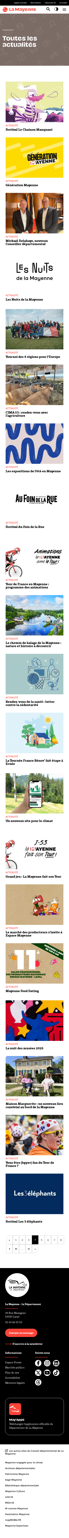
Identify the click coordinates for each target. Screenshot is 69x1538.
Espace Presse (13, 1362)
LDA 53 (9, 1497)
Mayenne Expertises (16, 1525)
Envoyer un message (21, 1333)
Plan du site (12, 1372)
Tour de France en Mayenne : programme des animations (27, 586)
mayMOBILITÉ (13, 1520)
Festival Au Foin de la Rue (25, 526)
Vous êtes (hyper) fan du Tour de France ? (30, 1164)
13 (30, 1248)
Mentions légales (15, 1383)
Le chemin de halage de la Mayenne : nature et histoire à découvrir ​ (33, 644)
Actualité (12, 125)
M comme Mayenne (16, 1508)
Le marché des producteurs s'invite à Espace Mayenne (34, 934)
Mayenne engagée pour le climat (24, 1462)
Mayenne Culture (15, 1491)
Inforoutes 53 (50, 2)
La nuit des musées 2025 (24, 1048)
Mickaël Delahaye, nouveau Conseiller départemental (27, 242)
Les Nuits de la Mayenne (24, 299)
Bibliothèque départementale (22, 1485)
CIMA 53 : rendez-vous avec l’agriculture (27, 414)
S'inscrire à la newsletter (27, 1344)
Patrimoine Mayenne (17, 1474)
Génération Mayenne (22, 185)
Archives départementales (20, 1468)
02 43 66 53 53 (13, 1322)
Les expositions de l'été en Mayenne (33, 471)
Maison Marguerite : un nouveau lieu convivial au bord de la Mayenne (34, 1105)
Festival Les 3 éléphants (24, 1221)
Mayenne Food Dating (22, 990)
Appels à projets (20, 2)
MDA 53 (9, 1502)
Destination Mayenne (17, 1514)
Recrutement (36, 2)
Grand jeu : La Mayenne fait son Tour (33, 876)
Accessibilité (12, 1378)
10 (17, 1248)
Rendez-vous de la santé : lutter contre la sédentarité (30, 703)
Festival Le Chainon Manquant (29, 129)
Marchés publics (14, 1367)
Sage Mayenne (13, 1479)
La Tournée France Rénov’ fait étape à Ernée (34, 762)
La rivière (63, 2)
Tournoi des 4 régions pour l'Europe (33, 356)
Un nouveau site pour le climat (29, 820)
